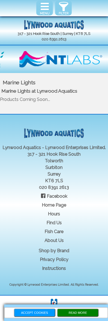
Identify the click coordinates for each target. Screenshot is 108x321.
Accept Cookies (34, 312)
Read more (78, 312)
